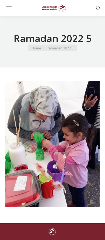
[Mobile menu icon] (8, 8)
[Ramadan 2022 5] (52, 144)
